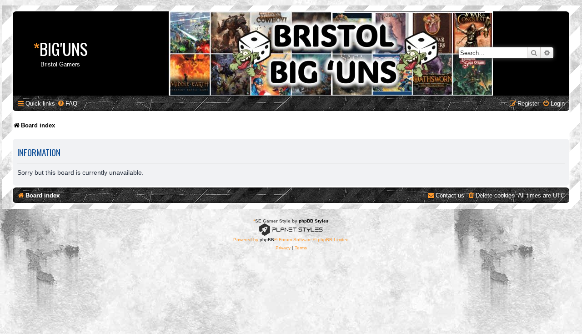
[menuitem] (67, 103)
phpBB (267, 239)
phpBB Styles (314, 220)
